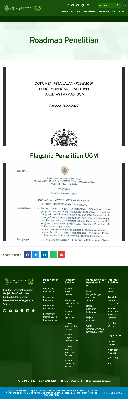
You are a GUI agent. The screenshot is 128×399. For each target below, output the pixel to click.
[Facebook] (82, 5)
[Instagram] (67, 5)
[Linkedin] (87, 5)
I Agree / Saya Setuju (112, 392)
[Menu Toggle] (64, 19)
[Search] (118, 5)
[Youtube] (72, 5)
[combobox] (107, 5)
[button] (27, 254)
